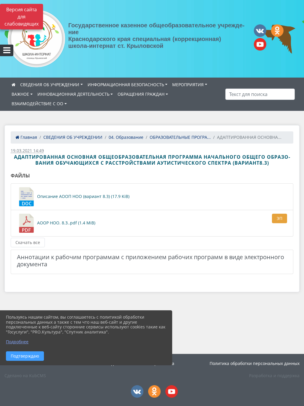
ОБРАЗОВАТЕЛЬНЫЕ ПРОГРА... (180, 137)
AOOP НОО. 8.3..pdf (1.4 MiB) (65, 223)
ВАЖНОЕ (20, 94)
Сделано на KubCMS (25, 375)
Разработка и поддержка (274, 375)
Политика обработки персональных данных (255, 363)
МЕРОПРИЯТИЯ (188, 84)
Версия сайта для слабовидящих (21, 16)
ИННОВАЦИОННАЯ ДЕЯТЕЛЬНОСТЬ (73, 94)
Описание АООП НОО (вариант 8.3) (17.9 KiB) (82, 196)
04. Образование (126, 137)
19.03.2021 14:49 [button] (27, 150)
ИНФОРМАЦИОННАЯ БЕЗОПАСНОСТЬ (126, 84)
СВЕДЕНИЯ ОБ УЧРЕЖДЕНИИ (49, 84)
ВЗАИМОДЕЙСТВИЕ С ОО (37, 103)
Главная (28, 137)
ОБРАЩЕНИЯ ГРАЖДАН (141, 94)
